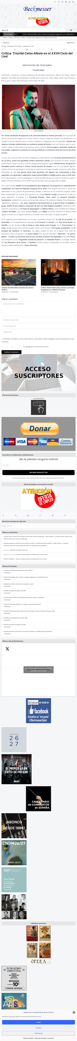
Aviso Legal (50, 1038)
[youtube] (66, 2)
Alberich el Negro (9, 559)
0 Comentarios (14, 292)
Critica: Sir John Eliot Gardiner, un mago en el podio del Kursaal (22, 604)
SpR (5, 46)
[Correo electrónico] (65, 515)
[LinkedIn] (28, 515)
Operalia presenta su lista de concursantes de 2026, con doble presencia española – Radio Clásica (32, 543)
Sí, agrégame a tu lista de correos (36, 347)
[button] (74, 1012)
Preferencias (38, 1033)
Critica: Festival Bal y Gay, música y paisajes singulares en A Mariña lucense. (26, 577)
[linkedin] (69, 2)
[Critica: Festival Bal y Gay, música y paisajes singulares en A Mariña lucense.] (58, 260)
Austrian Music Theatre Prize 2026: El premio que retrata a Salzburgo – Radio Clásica (28, 536)
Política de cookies (28, 1038)
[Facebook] (3, 515)
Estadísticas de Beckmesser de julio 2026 (16, 618)
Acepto (38, 1022)
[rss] (73, 2)
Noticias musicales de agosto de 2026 (15, 591)
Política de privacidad (40, 1038)
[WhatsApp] (40, 515)
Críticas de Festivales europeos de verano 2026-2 (18, 570)
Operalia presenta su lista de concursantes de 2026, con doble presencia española (28, 631)
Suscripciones (38, 398)
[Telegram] (52, 515)
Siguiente (70, 43)
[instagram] (62, 2)
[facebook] (55, 2)
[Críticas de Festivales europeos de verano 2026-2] (19, 260)
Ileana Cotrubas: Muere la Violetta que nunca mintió (31, 554)
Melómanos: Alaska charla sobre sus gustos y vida (18, 584)
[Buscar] (71, 30)
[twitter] (59, 2)
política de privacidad (41, 478)
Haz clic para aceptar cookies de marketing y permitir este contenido (38, 670)
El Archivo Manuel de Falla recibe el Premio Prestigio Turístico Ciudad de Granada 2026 (29, 611)
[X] (15, 515)
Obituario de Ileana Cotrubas (19, 550)
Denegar (38, 1028)
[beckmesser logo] (38, 4)
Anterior (6, 43)
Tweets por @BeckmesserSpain (38, 670)
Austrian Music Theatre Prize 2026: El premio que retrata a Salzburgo (24, 597)
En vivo (32, 46)
